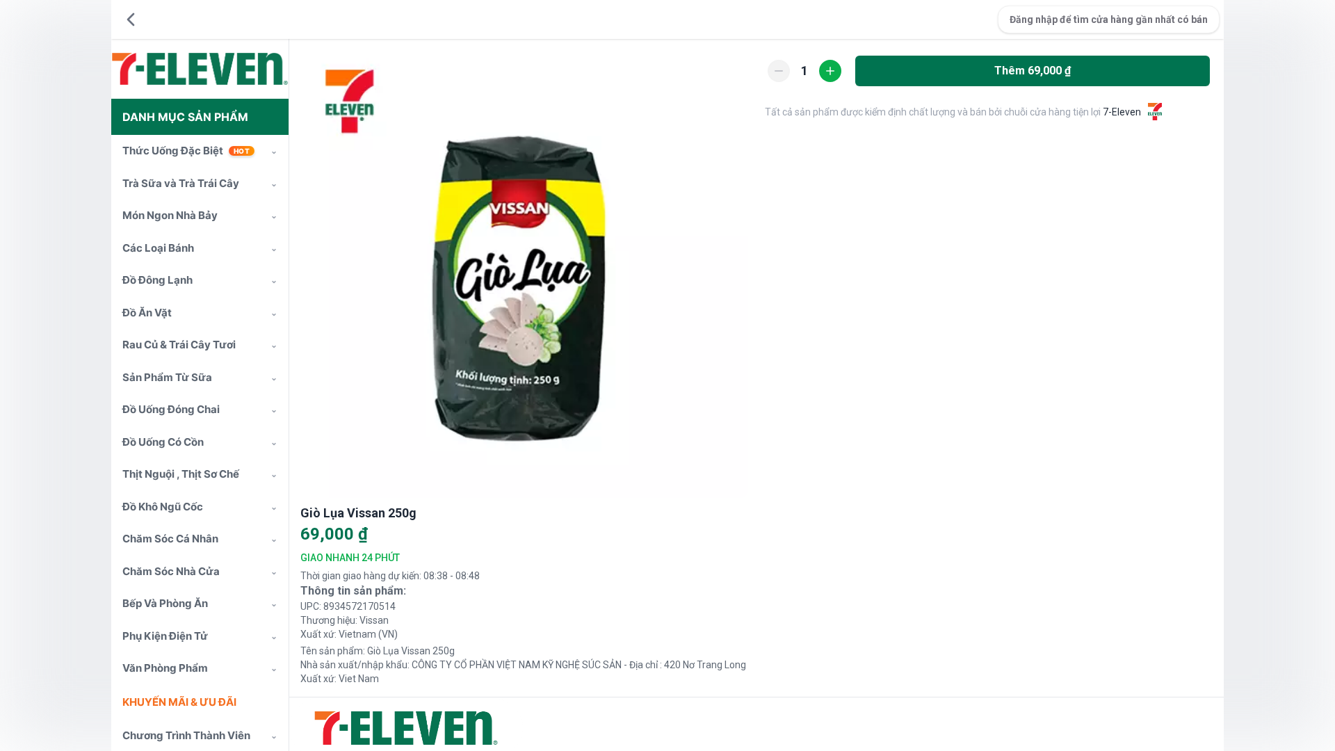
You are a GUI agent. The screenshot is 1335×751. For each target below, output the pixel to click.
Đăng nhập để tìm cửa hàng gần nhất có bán (1109, 19)
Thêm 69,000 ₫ (1032, 70)
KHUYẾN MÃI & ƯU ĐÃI (179, 702)
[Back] (130, 19)
